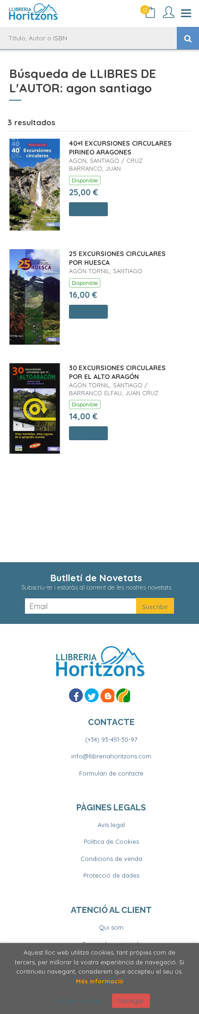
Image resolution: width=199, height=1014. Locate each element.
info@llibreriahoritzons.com (111, 756)
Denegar (131, 1000)
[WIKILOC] (123, 695)
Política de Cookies (111, 841)
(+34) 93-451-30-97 (111, 739)
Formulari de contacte (111, 773)
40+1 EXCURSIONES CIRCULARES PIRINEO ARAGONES (120, 148)
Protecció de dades (111, 875)
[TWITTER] (92, 695)
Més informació (100, 981)
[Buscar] (188, 38)
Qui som (111, 927)
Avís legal (111, 824)
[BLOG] (107, 695)
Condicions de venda (111, 858)
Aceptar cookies (78, 1000)
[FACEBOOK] (76, 695)
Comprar (88, 209)
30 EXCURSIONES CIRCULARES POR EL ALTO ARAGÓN (117, 372)
